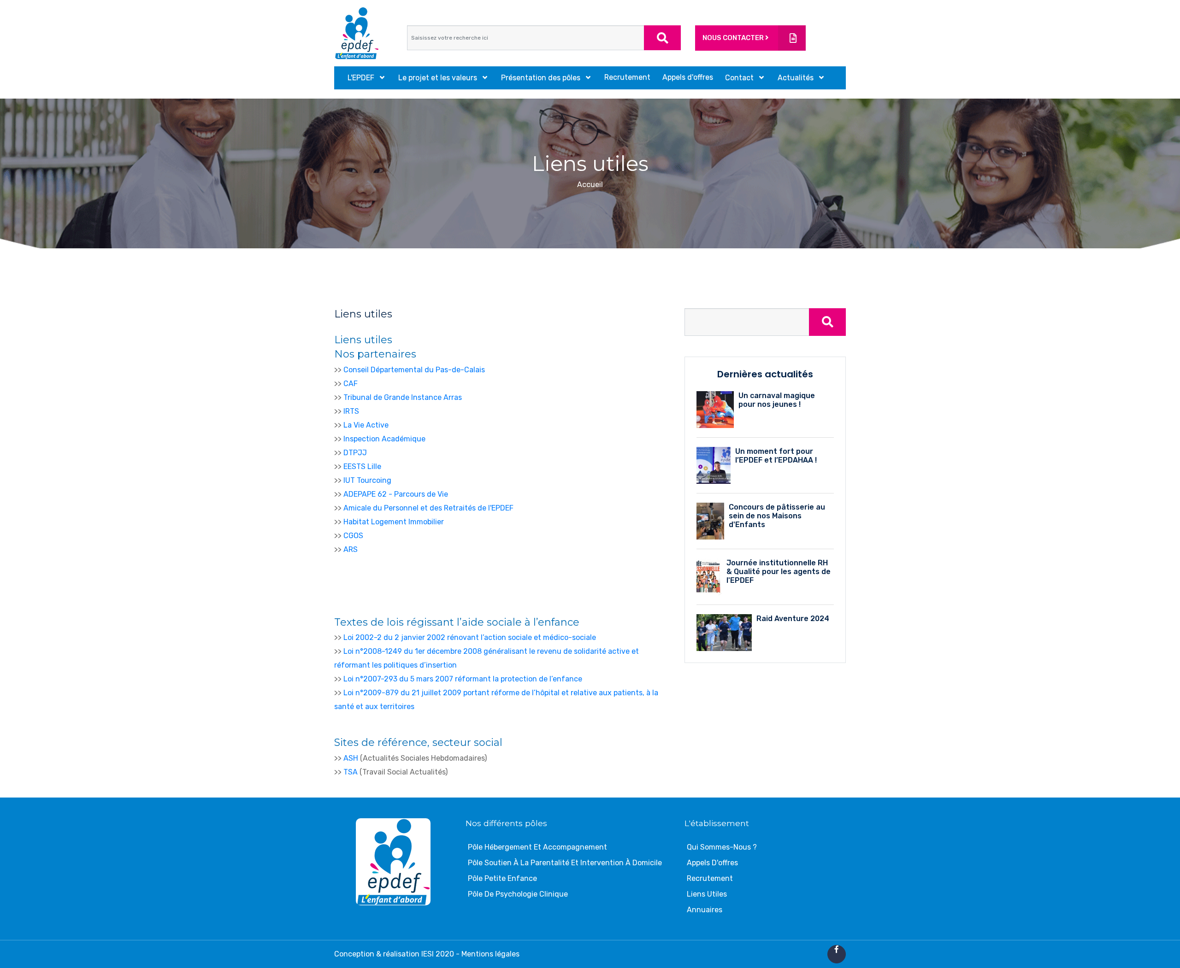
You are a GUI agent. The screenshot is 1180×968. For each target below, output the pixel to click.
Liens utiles (707, 894)
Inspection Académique (384, 438)
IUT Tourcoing (367, 480)
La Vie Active (366, 425)
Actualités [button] (796, 77)
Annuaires (704, 909)
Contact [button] (740, 77)
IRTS (351, 411)
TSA (350, 772)
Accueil (590, 184)
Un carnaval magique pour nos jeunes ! (776, 400)
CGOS (353, 535)
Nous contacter (733, 38)
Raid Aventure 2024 (792, 618)
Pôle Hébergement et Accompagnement (537, 847)
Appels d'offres (687, 77)
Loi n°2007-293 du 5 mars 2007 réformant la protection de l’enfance (462, 679)
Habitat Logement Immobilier (393, 521)
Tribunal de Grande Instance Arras (402, 397)
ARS (350, 549)
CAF (350, 383)
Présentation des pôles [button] (541, 77)
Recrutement (627, 77)
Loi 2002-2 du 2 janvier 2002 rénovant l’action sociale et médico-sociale (469, 637)
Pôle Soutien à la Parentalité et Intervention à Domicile (565, 862)
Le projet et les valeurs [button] (438, 77)
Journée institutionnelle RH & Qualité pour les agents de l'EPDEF (778, 571)
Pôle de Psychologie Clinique (518, 894)
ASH (350, 758)
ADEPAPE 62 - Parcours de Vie (395, 494)
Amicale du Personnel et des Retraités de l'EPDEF (428, 508)
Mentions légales (490, 954)
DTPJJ (355, 452)
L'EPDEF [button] (362, 77)
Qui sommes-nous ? (722, 847)
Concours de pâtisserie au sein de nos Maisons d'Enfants (777, 516)
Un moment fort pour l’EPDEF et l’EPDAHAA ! (776, 455)
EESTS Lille (362, 466)
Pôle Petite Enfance (502, 878)
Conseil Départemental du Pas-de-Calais (414, 369)
